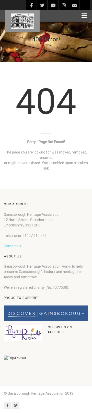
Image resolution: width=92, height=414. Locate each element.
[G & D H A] (22, 21)
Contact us (12, 246)
